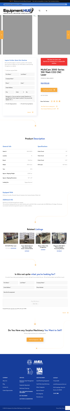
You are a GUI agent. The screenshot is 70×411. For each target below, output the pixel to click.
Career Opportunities (8, 390)
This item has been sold (54, 59)
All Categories (39, 393)
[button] (53, 393)
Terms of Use (64, 408)
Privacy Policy (58, 408)
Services (22, 377)
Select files (35, 303)
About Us (5, 380)
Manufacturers (39, 397)
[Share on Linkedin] (57, 101)
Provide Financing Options (27, 103)
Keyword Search (40, 390)
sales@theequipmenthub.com (59, 384)
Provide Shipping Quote (11, 103)
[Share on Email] (59, 101)
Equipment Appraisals (25, 385)
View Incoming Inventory (54, 1)
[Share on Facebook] (52, 101)
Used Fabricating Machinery (42, 384)
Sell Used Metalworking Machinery (26, 392)
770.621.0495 (56, 381)
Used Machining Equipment (42, 380)
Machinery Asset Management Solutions (27, 381)
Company (5, 377)
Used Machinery (40, 377)
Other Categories (40, 387)
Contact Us (5, 387)
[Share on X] (54, 101)
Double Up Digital (26, 408)
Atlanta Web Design (18, 408)
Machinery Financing (24, 388)
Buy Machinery (23, 395)
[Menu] (38, 11)
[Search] (66, 4)
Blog (4, 384)
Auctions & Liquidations (26, 398)
